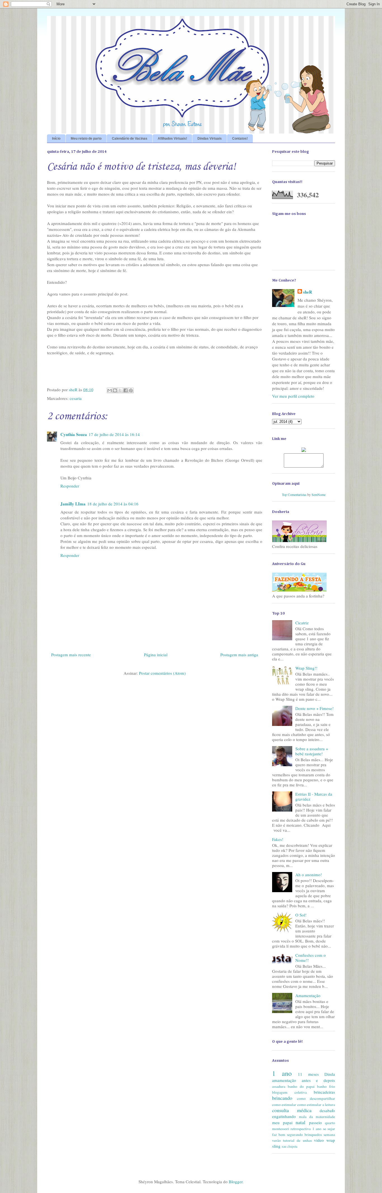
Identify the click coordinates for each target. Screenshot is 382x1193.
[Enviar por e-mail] (109, 390)
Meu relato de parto (86, 138)
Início (56, 138)
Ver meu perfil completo (293, 396)
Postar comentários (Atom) (162, 673)
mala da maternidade (317, 1116)
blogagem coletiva (289, 1092)
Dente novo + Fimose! (314, 708)
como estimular (284, 1104)
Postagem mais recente (71, 654)
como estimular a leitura (316, 1104)
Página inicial (156, 654)
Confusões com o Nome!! (310, 957)
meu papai (282, 1122)
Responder (69, 486)
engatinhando (284, 1116)
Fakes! (277, 839)
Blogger (235, 1181)
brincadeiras (324, 1092)
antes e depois (318, 1080)
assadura (278, 1086)
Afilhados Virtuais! (172, 138)
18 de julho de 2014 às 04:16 (112, 504)
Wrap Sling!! (306, 668)
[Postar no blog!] (115, 390)
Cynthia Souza (73, 434)
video (319, 1140)
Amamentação (307, 995)
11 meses (308, 1074)
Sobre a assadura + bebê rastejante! (311, 751)
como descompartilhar (316, 1098)
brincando (282, 1097)
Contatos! (240, 138)
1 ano (282, 1073)
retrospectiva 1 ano (306, 1128)
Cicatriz (302, 622)
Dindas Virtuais (209, 138)
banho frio (326, 1086)
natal (300, 1122)
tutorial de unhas (297, 1140)
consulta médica (292, 1110)
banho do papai (301, 1086)
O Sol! (300, 915)
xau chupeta (289, 1146)
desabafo (327, 1110)
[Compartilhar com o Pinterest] (131, 390)
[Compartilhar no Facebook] (125, 390)
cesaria (76, 398)
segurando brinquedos (304, 1134)
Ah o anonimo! (308, 874)
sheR (307, 292)
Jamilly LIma (73, 504)
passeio (315, 1122)
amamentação (284, 1080)
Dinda (329, 1074)
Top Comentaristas (294, 494)
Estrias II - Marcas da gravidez (313, 796)
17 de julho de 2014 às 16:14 (114, 434)
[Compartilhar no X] (120, 390)
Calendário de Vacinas (129, 138)
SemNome (319, 494)
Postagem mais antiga (239, 654)
